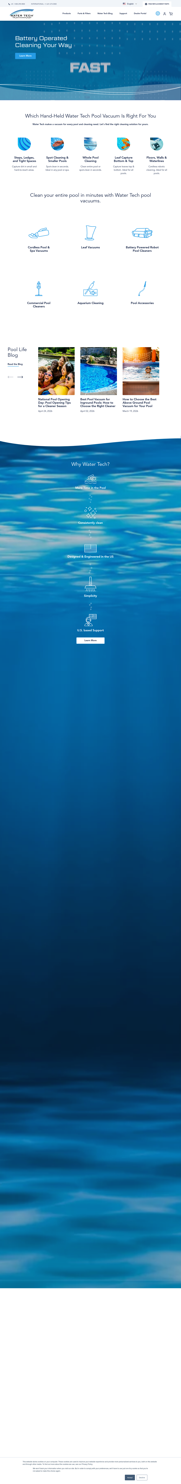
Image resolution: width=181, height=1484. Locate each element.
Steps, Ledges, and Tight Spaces (24, 159)
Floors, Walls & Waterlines (156, 159)
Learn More (25, 56)
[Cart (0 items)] (171, 14)
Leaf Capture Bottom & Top (123, 159)
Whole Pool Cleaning (91, 159)
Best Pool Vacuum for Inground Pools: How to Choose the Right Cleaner (97, 403)
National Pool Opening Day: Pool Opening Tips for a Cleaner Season (54, 403)
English (130, 4)
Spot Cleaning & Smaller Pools (57, 159)
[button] (66, 15)
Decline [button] (142, 1477)
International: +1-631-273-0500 (44, 4)
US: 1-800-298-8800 (18, 4)
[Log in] (164, 14)
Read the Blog (15, 364)
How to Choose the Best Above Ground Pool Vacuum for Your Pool (139, 403)
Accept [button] (129, 1477)
